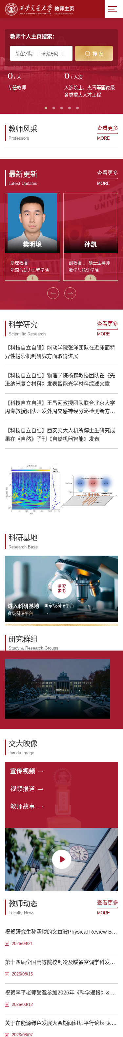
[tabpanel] (33, 82)
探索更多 (61, 589)
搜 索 (97, 54)
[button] (53, 293)
